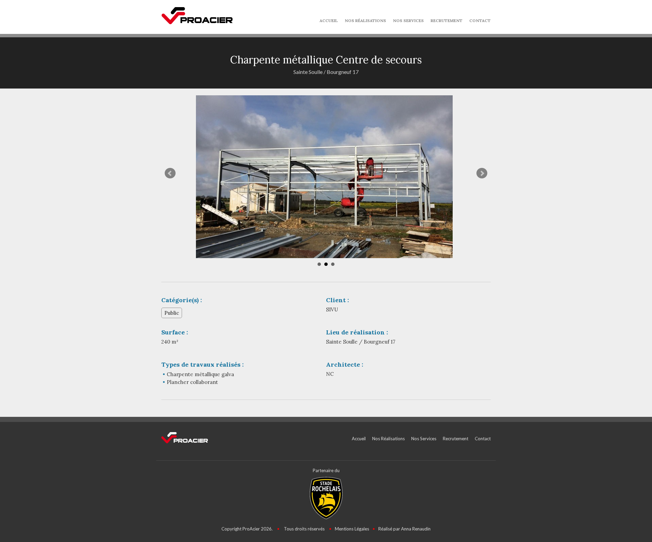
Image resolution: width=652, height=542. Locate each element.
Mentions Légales (352, 528)
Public (171, 313)
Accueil (329, 20)
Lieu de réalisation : (357, 332)
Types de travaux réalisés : (202, 364)
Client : (337, 300)
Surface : (174, 332)
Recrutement (447, 20)
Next (481, 173)
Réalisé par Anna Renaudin (404, 528)
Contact (480, 20)
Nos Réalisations (365, 20)
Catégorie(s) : (181, 300)
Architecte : (344, 364)
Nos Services (408, 20)
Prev (170, 173)
